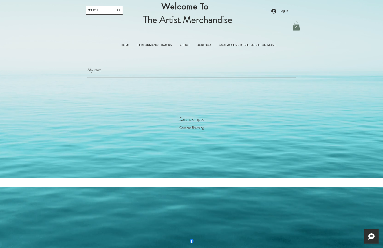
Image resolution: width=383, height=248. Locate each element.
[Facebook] (191, 241)
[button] (296, 26)
